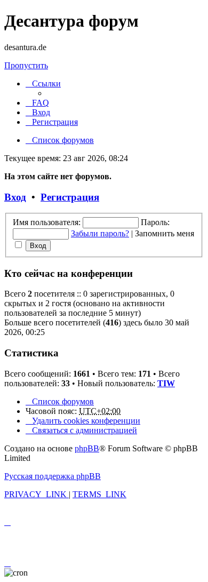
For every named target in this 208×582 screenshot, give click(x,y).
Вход (15, 197)
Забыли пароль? (100, 233)
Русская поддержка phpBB (52, 476)
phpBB (87, 448)
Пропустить (26, 65)
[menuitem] (37, 102)
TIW (166, 383)
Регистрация (70, 197)
